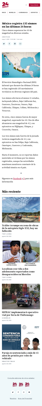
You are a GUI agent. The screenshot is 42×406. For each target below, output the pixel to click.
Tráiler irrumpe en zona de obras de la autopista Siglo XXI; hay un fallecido (20, 228)
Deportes (34, 12)
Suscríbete (34, 5)
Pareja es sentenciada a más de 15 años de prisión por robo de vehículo (20, 355)
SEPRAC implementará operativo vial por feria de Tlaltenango (20, 314)
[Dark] (26, 5)
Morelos (12, 12)
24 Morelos (6, 318)
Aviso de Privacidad (25, 398)
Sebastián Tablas (8, 361)
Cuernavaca (23, 12)
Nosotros (13, 398)
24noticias (6, 37)
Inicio (4, 12)
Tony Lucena (7, 234)
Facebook (17, 178)
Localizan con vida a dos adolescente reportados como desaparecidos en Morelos (18, 271)
